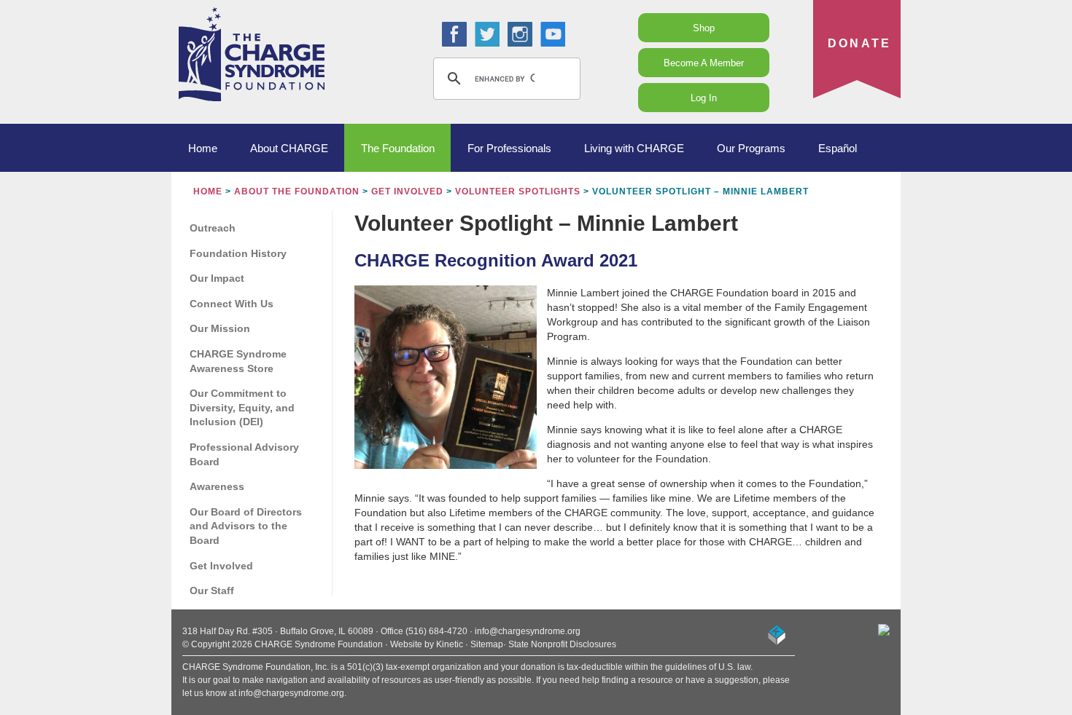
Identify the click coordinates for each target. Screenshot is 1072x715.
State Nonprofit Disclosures (562, 644)
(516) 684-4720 (436, 631)
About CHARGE (289, 148)
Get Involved (407, 191)
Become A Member (704, 63)
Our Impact (217, 278)
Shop (704, 28)
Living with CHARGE (634, 148)
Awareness (217, 486)
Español (837, 148)
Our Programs (751, 148)
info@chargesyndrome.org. (292, 693)
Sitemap (486, 644)
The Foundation (398, 148)
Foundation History (238, 253)
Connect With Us (231, 303)
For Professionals (509, 148)
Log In (704, 97)
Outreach (213, 228)
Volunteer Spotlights (517, 191)
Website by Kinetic (426, 644)
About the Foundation (297, 191)
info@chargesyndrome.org (527, 631)
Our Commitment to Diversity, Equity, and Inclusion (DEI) (242, 407)
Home (202, 148)
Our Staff (212, 590)
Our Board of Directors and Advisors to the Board (246, 526)
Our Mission (220, 328)
